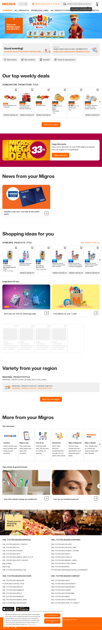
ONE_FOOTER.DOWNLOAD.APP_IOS (8, 609)
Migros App (6, 567)
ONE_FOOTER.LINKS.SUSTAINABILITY (63, 584)
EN (15, 628)
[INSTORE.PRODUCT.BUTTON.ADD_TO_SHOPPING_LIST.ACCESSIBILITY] (16, 90)
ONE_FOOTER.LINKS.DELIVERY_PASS (63, 547)
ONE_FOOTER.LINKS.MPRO (60, 567)
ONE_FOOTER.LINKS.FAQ (10, 547)
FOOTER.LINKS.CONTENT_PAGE (13, 584)
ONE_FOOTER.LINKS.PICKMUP (12, 551)
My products (11, 59)
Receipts (46, 59)
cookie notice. (31, 624)
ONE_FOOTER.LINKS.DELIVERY (61, 544)
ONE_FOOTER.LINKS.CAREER (61, 590)
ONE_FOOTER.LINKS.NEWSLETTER (14, 570)
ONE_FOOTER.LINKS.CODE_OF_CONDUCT (65, 603)
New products (29, 59)
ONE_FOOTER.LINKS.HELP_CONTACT (15, 544)
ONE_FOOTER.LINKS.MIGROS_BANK (14, 600)
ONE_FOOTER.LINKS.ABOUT (60, 580)
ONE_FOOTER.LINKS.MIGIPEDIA (13, 596)
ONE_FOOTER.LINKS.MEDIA (60, 596)
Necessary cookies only (52, 621)
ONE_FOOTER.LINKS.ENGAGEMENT (63, 587)
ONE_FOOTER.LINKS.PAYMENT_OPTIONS (65, 551)
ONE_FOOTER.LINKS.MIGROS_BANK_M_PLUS (17, 557)
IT (11, 628)
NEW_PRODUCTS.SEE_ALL (90, 242)
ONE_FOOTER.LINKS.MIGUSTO (12, 587)
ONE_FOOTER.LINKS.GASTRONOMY (14, 603)
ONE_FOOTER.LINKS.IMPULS (12, 593)
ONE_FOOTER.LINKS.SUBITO (60, 554)
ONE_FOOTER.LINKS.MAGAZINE (13, 580)
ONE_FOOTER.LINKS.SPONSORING (63, 593)
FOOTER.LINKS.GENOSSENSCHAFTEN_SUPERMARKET (69, 570)
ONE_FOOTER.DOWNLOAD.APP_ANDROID (22, 609)
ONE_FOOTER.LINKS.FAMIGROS (13, 590)
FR (8, 628)
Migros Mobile (7, 563)
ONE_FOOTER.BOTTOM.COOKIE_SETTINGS (64, 620)
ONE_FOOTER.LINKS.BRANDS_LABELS (64, 560)
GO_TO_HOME (8, 4)
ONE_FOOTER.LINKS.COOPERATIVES (63, 600)
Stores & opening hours (66, 59)
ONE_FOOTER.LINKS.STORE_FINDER (63, 563)
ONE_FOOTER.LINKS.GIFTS (11, 554)
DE (4, 628)
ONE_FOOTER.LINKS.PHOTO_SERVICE (15, 560)
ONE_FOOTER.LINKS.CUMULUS (61, 557)
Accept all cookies (52, 615)
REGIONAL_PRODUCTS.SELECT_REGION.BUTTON (31, 388)
